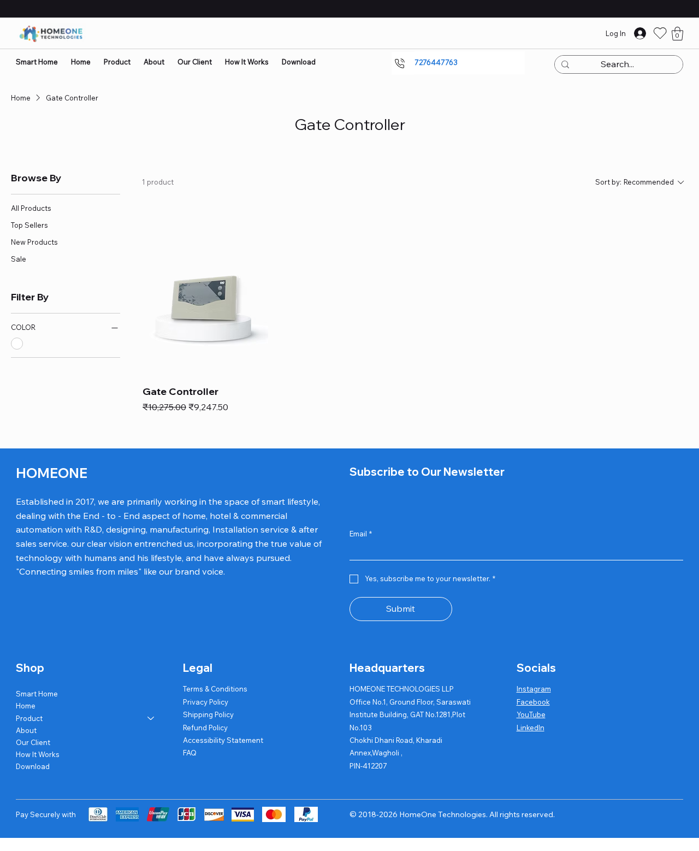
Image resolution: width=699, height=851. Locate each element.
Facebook (533, 702)
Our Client (33, 742)
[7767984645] (403, 63)
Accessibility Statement (223, 740)
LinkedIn (530, 727)
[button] (677, 33)
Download (33, 766)
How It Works (38, 754)
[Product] (151, 718)
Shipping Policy (208, 714)
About (26, 730)
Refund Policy (205, 727)
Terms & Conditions (215, 688)
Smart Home (37, 693)
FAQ (190, 752)
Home (25, 705)
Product (29, 718)
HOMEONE (51, 473)
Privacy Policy (205, 702)
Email (361, 533)
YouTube (531, 714)
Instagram (534, 688)
